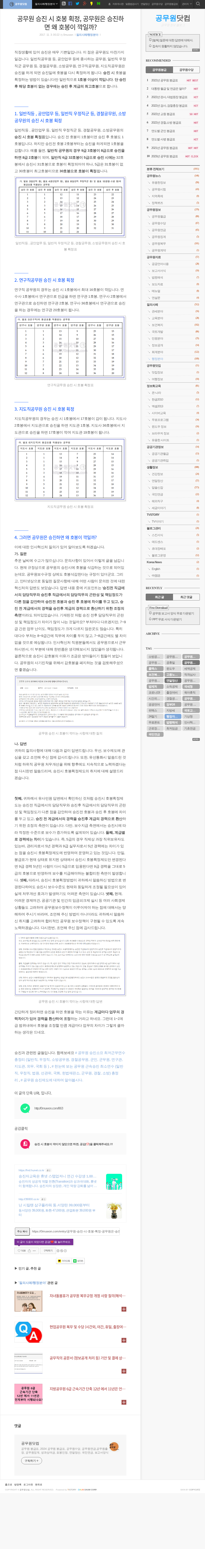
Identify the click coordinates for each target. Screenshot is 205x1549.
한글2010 (175, 399)
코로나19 (154, 692)
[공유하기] (29, 1251)
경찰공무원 (173, 698)
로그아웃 (28, 1484)
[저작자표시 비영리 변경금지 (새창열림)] (61, 1250)
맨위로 (38, 1484)
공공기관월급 (175, 453)
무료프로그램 (175, 419)
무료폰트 (154, 722)
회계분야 (175, 352)
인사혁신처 (191, 722)
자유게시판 (118, 4)
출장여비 (172, 692)
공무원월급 (175, 216)
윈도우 (170, 668)
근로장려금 (156, 728)
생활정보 (173, 467)
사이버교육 (175, 413)
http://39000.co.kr (29, 1199)
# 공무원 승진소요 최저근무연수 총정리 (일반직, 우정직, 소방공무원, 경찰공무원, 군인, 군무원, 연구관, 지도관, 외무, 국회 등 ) (69, 1059)
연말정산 (145, 4)
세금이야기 (175, 508)
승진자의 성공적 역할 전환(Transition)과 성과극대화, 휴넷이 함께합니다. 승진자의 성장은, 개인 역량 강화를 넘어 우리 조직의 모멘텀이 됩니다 (58, 1184)
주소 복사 (22, 1231)
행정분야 (175, 358)
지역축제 (175, 196)
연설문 (175, 297)
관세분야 (175, 311)
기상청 (188, 716)
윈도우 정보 (175, 426)
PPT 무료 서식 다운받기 (167, 619)
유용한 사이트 (175, 440)
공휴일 (170, 662)
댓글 (17, 1425)
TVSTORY (173, 514)
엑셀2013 (175, 406)
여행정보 (175, 379)
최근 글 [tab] (159, 597)
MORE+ (196, 50)
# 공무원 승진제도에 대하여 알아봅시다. (52, 1080)
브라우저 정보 (175, 433)
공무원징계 (175, 236)
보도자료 (175, 284)
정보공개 (175, 345)
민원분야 (175, 338)
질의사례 (173, 304)
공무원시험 (175, 189)
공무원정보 (173, 209)
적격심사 (189, 674)
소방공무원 (156, 656)
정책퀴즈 (175, 203)
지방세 (170, 710)
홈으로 (8, 1484)
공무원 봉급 (156, 662)
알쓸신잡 (175, 487)
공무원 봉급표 (192, 704)
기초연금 (189, 728)
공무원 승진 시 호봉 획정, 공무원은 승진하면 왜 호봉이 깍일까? (70, 22)
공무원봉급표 (171, 4)
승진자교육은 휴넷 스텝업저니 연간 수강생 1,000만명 (57, 1176)
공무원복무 (175, 243)
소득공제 (172, 686)
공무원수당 (157, 4)
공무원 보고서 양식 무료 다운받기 (173, 613)
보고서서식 (175, 270)
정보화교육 (173, 386)
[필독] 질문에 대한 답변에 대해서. (172, 40)
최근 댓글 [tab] (186, 597)
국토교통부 (191, 710)
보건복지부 (156, 674)
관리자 (185, 4)
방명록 (17, 1484)
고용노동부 (173, 674)
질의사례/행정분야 (87, 34)
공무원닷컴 (21, 4)
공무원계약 (175, 250)
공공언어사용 (175, 264)
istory (71, 1490)
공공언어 (154, 704)
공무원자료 (173, 257)
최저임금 (172, 728)
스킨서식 (175, 535)
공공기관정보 (173, 447)
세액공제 (189, 668)
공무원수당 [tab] (186, 69)
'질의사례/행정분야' (32, 1282)
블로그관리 (173, 528)
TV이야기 (175, 521)
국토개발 (175, 331)
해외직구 (175, 501)
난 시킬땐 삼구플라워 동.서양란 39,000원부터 (54, 1205)
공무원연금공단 (192, 698)
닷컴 (172, 18)
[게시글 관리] (34, 1251)
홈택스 (153, 668)
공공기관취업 (175, 460)
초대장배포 (175, 548)
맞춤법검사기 (132, 4)
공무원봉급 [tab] (159, 69)
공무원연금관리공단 (173, 656)
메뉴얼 (175, 291)
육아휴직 (189, 692)
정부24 (170, 704)
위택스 (153, 710)
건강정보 (175, 474)
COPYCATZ (194, 1490)
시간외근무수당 (156, 698)
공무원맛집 (173, 365)
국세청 (188, 686)
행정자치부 (173, 716)
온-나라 (175, 392)
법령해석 (175, 277)
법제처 (153, 686)
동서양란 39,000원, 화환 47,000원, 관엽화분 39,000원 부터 (57, 1212)
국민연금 (175, 494)
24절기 (153, 716)
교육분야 (175, 318)
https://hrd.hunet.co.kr (31, 1170)
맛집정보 (175, 372)
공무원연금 (175, 230)
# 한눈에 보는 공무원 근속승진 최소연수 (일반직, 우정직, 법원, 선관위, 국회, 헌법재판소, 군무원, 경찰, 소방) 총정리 (68, 1073)
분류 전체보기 (173, 169)
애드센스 (175, 541)
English (175, 569)
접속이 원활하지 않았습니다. (170, 46)
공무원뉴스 (173, 175)
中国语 (175, 575)
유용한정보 (175, 182)
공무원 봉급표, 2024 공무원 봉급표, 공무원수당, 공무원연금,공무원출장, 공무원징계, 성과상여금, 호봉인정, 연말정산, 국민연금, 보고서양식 (65, 1450)
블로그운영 (175, 555)
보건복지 (175, 325)
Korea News (173, 562)
